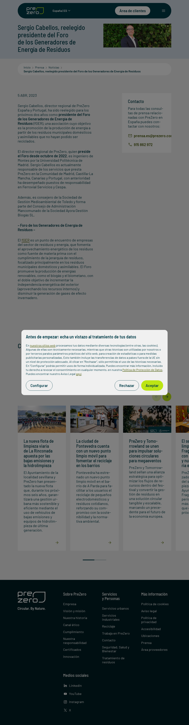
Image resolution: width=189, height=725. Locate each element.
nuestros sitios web (43, 345)
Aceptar (152, 385)
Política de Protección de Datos (142, 369)
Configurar (39, 385)
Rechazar (126, 385)
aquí (78, 374)
